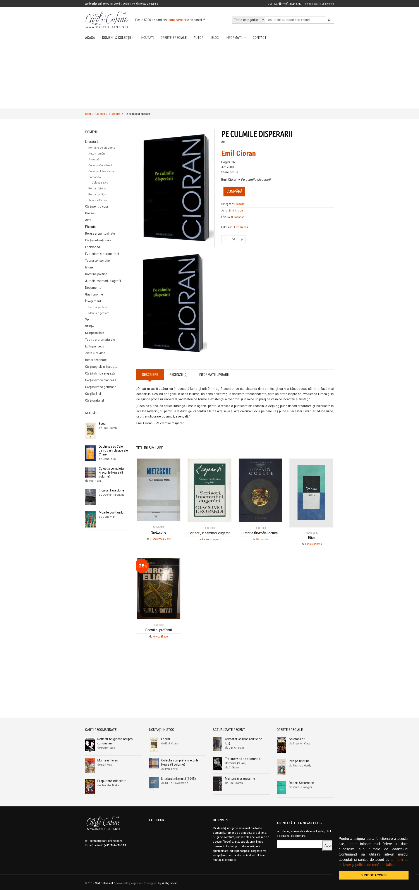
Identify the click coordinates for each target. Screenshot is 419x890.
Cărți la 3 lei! (93, 393)
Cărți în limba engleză (100, 373)
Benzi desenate (96, 360)
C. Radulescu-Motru (160, 539)
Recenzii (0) (178, 375)
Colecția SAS (100, 182)
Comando (94, 177)
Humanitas (237, 217)
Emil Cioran (238, 153)
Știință (89, 326)
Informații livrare (214, 375)
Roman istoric (97, 188)
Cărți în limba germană (100, 387)
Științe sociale (94, 333)
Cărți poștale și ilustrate (101, 366)
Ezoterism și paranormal (102, 254)
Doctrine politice (96, 274)
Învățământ (93, 301)
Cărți (88, 113)
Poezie (90, 213)
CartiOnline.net (104, 883)
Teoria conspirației (97, 260)
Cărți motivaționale (98, 240)
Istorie (89, 267)
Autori (199, 38)
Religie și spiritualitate (100, 233)
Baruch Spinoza (313, 544)
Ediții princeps (94, 346)
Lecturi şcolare (97, 307)
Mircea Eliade (160, 636)
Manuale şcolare (98, 313)
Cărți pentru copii (96, 206)
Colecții (100, 113)
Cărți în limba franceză (100, 380)
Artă (88, 220)
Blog (215, 38)
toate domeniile (178, 20)
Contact (272, 3)
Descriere (150, 375)
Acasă (90, 38)
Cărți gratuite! (94, 400)
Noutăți (147, 38)
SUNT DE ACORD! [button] (374, 875)
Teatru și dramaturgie (100, 339)
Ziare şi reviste (95, 353)
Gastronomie (94, 294)
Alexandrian (262, 539)
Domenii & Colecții (116, 38)
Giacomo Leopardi (211, 539)
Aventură (94, 159)
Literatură (92, 141)
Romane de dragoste (101, 147)
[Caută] (329, 19)
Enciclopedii (93, 247)
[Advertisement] (209, 76)
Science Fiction (98, 200)
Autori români (96, 153)
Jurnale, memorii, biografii (103, 281)
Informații (234, 38)
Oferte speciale (174, 38)
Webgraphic (169, 883)
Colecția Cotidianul (100, 165)
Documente (93, 287)
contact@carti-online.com (319, 3)
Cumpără (234, 191)
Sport (89, 319)
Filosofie (114, 113)
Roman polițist (97, 194)
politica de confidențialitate (376, 865)
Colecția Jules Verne (101, 171)
